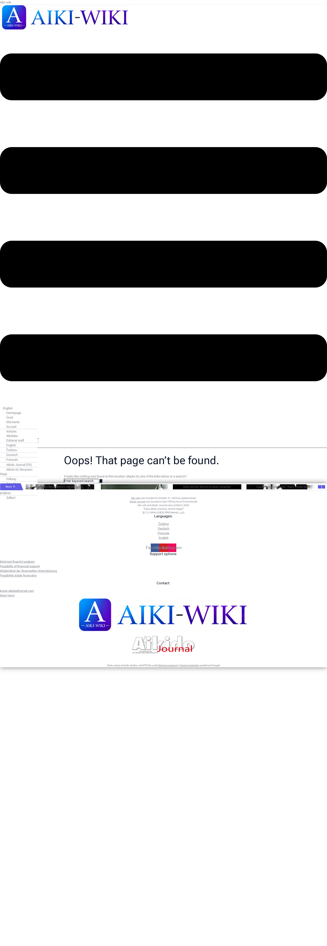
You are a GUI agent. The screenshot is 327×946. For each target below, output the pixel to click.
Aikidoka (12, 436)
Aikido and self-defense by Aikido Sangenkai (207, 486)
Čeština (11, 450)
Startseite (13, 422)
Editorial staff (15, 440)
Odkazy (11, 479)
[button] (163, 218)
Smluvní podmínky (189, 665)
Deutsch (12, 455)
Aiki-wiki (5, 2)
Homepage (13, 413)
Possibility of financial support (20, 566)
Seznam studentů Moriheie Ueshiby (55, 486)
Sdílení (10, 497)
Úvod (9, 417)
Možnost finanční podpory (14, 490)
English (8, 408)
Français (12, 459)
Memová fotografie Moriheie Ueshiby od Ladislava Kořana (140, 486)
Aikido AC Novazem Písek (16, 472)
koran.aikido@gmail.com (17, 591)
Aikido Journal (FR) (19, 465)
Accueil (11, 426)
